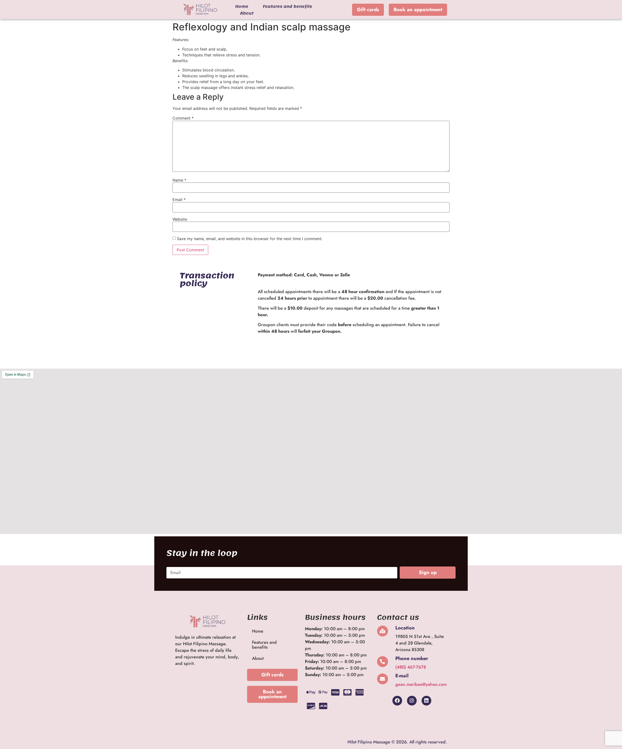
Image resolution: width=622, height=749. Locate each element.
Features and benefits (287, 6)
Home (241, 6)
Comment (183, 118)
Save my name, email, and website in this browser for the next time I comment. (249, 239)
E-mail (401, 675)
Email (179, 199)
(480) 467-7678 (410, 667)
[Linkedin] (426, 700)
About (246, 13)
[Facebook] (397, 700)
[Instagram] (412, 700)
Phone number (411, 658)
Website (180, 219)
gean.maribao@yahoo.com (421, 684)
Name (179, 180)
